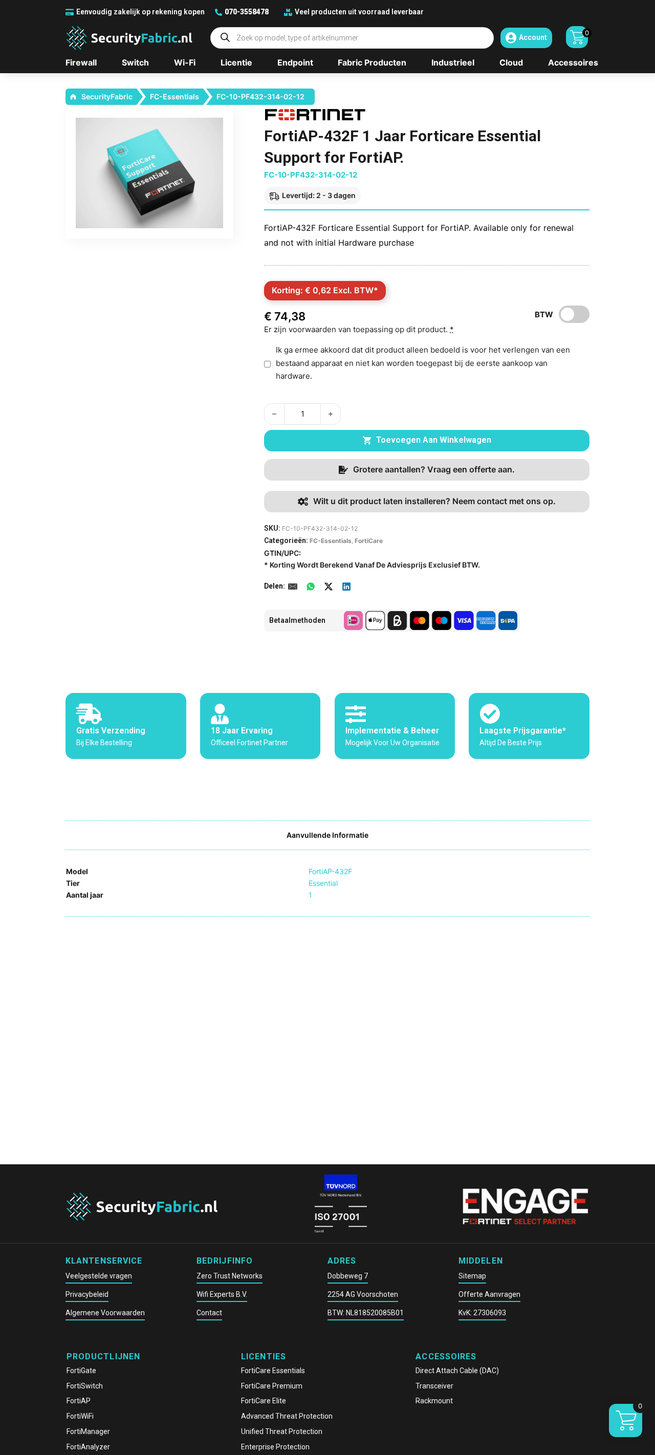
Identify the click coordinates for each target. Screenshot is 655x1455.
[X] (328, 586)
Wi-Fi (184, 62)
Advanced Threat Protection (287, 1416)
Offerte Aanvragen (489, 1294)
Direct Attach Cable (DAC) (457, 1370)
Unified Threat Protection (281, 1431)
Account (533, 37)
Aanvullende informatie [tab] (327, 835)
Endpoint (295, 62)
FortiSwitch (85, 1386)
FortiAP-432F (330, 871)
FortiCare (369, 541)
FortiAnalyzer (88, 1447)
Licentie (236, 62)
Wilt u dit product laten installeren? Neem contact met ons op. (434, 501)
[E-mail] (292, 586)
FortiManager (88, 1431)
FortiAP (79, 1401)
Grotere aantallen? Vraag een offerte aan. (434, 469)
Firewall (81, 62)
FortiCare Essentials (273, 1370)
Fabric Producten (372, 62)
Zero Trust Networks (229, 1276)
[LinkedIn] (346, 586)
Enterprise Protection (275, 1447)
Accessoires (573, 62)
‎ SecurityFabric (106, 96)
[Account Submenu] (510, 38)
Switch (135, 62)
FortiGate (81, 1370)
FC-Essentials (174, 96)
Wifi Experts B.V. (221, 1294)
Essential (323, 883)
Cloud (511, 62)
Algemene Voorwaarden (105, 1313)
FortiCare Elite (263, 1401)
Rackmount (434, 1401)
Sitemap (472, 1276)
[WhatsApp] (310, 586)
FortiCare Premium (271, 1386)
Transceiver (434, 1386)
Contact (209, 1313)
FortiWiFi (80, 1416)
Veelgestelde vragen (99, 1276)
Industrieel (452, 62)
